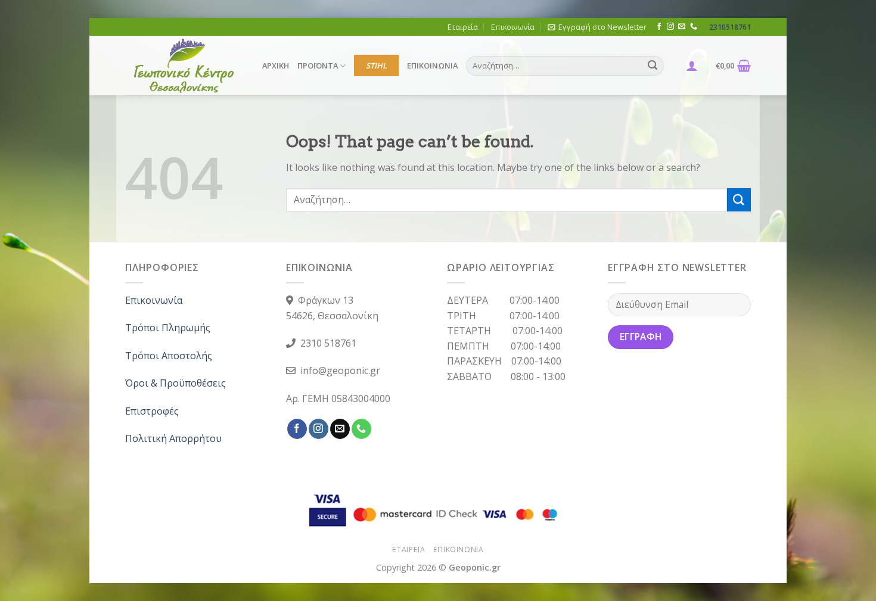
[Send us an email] (681, 27)
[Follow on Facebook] (659, 27)
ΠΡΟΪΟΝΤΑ (317, 65)
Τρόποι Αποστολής (168, 355)
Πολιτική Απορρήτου (173, 438)
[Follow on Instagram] (670, 27)
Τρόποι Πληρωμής (167, 327)
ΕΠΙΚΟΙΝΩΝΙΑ (432, 65)
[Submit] (652, 66)
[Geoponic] (184, 65)
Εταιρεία (463, 26)
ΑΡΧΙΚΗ (275, 65)
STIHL (376, 65)
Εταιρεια (408, 549)
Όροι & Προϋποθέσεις (175, 383)
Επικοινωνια (458, 549)
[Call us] (693, 27)
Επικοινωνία (513, 26)
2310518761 (730, 27)
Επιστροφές (152, 411)
